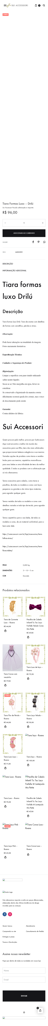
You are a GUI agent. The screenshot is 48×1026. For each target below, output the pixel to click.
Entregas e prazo (8, 937)
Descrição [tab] (8, 264)
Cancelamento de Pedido (35, 931)
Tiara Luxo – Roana (11, 798)
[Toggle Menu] (5, 5)
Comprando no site (9, 931)
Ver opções (28, 639)
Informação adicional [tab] (14, 270)
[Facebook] (5, 914)
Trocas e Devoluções (10, 942)
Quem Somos (7, 926)
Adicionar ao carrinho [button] (5, 632)
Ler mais (28, 856)
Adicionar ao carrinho (24, 233)
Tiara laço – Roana (34, 757)
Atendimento (30, 926)
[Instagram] (10, 914)
